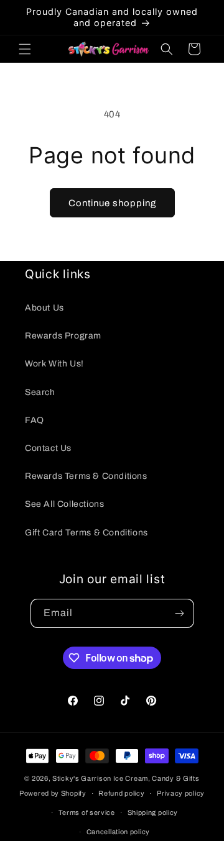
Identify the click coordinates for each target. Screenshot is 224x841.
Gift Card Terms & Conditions (86, 532)
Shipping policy (153, 812)
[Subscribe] (180, 613)
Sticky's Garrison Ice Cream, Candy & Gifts (125, 778)
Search (40, 392)
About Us (44, 307)
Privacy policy (181, 793)
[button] (25, 49)
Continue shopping (112, 203)
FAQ (34, 420)
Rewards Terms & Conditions (86, 476)
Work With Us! (54, 363)
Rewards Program (63, 335)
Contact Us (48, 448)
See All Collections (64, 504)
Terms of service (86, 812)
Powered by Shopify (52, 793)
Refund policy (121, 793)
